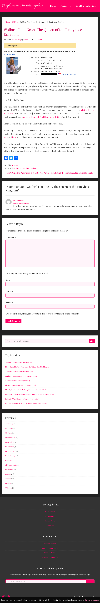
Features (64, 6)
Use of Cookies (50, 512)
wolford (34, 168)
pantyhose (26, 168)
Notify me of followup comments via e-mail (28, 273)
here (6, 137)
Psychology (9, 469)
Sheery (26, 39)
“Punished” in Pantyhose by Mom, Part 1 (19, 371)
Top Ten (8, 479)
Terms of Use (50, 516)
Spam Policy (50, 525)
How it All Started (50, 553)
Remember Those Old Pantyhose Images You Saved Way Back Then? (30, 394)
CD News (14, 165)
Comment (10, 237)
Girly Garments (11, 465)
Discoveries (9, 447)
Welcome (8, 488)
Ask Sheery (9, 424)
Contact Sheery (50, 544)
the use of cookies (92, 600)
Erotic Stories (10, 451)
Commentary (10, 437)
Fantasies (8, 460)
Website (9, 302)
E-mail (8, 291)
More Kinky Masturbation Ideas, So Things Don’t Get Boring (27, 367)
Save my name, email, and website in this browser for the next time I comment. (44, 313)
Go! (91, 341)
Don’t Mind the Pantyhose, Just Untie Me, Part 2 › (72, 173)
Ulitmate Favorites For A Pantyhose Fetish (20, 385)
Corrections (9, 442)
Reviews (8, 474)
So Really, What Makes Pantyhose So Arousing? (22, 399)
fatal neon (17, 168)
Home (53, 6)
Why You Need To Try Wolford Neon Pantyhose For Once (26, 403)
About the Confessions (86, 6)
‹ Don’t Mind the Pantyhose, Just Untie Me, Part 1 (27, 173)
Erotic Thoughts (11, 456)
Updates (8, 483)
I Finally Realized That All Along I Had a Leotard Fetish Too (26, 390)
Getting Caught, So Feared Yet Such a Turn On (21, 376)
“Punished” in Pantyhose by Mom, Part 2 (19, 362)
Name (8, 280)
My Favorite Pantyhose (50, 557)
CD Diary (8, 428)
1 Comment (38, 39)
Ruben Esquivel (18, 200)
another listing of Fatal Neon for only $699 (42, 117)
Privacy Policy (50, 521)
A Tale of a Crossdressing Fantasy (17, 381)
